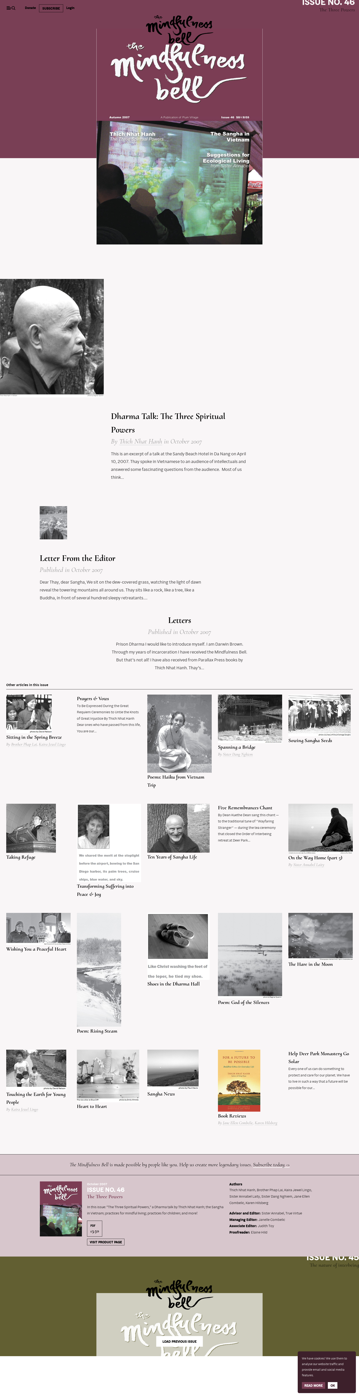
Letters (179, 620)
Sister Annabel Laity (308, 864)
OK (333, 1385)
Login (70, 7)
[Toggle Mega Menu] (8, 8)
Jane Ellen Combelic (238, 1122)
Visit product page (106, 1242)
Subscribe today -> (271, 1165)
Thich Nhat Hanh (140, 441)
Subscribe (51, 8)
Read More (313, 1385)
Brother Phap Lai (24, 744)
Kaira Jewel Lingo (52, 744)
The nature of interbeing (334, 1265)
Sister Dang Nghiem (238, 754)
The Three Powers (337, 10)
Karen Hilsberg (266, 1122)
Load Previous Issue (179, 1341)
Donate (30, 7)
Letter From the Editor (78, 558)
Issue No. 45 (332, 1257)
